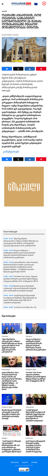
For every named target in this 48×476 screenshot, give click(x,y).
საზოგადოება (6, 369)
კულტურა (4, 11)
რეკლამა (25, 462)
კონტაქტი (34, 462)
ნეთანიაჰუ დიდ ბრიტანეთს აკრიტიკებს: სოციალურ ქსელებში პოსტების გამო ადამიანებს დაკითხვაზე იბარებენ (19, 288)
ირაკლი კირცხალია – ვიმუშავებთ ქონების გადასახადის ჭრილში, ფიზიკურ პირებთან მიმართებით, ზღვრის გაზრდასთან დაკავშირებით (19, 254)
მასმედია (4, 438)
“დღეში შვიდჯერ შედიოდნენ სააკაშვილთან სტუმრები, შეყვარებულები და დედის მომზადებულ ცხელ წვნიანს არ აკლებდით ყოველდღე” (20, 299)
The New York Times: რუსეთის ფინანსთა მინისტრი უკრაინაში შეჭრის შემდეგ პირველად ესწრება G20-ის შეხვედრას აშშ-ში (20, 278)
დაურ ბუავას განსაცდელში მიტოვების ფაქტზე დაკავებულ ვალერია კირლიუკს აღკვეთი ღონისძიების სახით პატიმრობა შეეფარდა (35, 446)
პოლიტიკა (5, 336)
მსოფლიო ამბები (31, 369)
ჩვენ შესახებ (15, 462)
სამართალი (29, 438)
